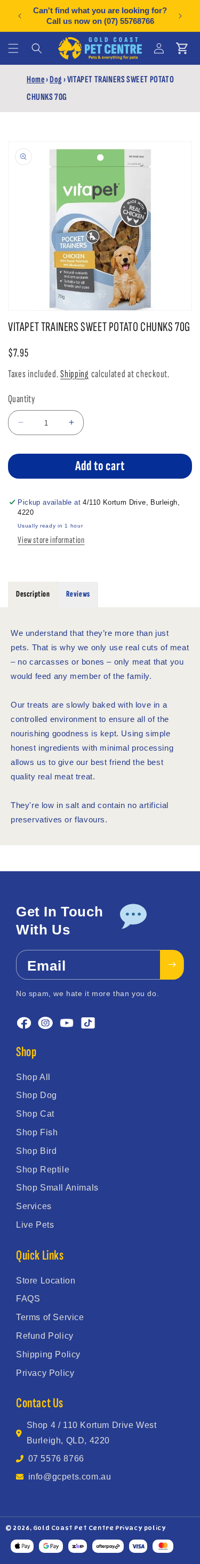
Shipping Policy (48, 1354)
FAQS (28, 1298)
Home (35, 79)
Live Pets (35, 1224)
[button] (13, 48)
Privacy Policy (45, 1373)
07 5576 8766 (56, 1458)
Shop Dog (36, 1095)
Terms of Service (50, 1317)
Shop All (33, 1077)
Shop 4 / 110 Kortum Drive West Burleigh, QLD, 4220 (92, 1433)
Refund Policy (45, 1335)
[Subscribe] (171, 965)
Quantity (21, 399)
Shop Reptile (42, 1169)
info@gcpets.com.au (69, 1476)
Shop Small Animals (57, 1187)
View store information (51, 540)
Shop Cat (35, 1113)
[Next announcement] (180, 16)
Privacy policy (140, 1528)
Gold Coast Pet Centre (73, 1528)
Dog (56, 79)
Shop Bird (36, 1150)
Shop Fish (37, 1132)
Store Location (45, 1280)
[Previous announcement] (19, 16)
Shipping (74, 374)
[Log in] (159, 48)
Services (34, 1206)
